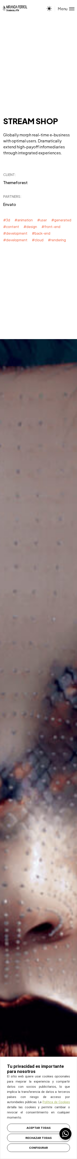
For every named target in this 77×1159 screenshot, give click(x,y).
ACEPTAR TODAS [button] (39, 1127)
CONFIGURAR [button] (38, 1147)
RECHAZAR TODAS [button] (38, 1138)
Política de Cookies (56, 1102)
